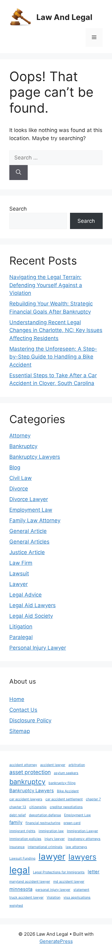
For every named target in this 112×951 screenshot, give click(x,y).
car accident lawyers (25, 799)
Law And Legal (64, 17)
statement (81, 890)
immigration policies (25, 839)
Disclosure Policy (30, 720)
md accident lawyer (68, 882)
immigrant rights (22, 831)
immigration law (51, 831)
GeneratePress (56, 941)
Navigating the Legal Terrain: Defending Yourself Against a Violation (45, 285)
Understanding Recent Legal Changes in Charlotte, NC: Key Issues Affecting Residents (55, 330)
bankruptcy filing (62, 783)
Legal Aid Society (31, 616)
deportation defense (45, 815)
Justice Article (27, 552)
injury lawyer (54, 839)
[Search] (18, 172)
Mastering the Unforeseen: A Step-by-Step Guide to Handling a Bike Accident (53, 357)
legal (19, 870)
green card (72, 823)
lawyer (52, 856)
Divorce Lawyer (28, 499)
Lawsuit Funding (22, 858)
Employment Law (30, 510)
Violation (53, 897)
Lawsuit (19, 573)
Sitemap (19, 731)
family (15, 822)
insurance (17, 847)
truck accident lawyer (26, 897)
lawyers (82, 856)
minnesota (20, 889)
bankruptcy (27, 782)
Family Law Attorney (34, 520)
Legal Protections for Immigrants (59, 872)
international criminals (45, 847)
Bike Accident (68, 791)
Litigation (20, 626)
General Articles (29, 542)
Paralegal (21, 637)
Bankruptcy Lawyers (34, 457)
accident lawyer (52, 765)
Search (18, 209)
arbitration (76, 765)
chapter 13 (17, 807)
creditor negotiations (66, 807)
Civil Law (20, 478)
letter (94, 872)
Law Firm (20, 563)
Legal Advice (25, 595)
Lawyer (18, 584)
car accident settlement (64, 799)
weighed (16, 906)
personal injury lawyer (52, 890)
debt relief (17, 815)
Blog (14, 467)
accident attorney (23, 765)
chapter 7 (93, 799)
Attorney (19, 435)
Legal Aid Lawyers (32, 605)
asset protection (30, 772)
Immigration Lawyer (82, 831)
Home (16, 699)
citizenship (38, 807)
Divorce (18, 488)
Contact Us (23, 710)
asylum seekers (66, 773)
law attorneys (76, 847)
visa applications (77, 897)
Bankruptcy (23, 446)
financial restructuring (43, 823)
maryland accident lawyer (29, 882)
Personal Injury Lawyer (37, 648)
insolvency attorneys (84, 839)
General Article (28, 531)
